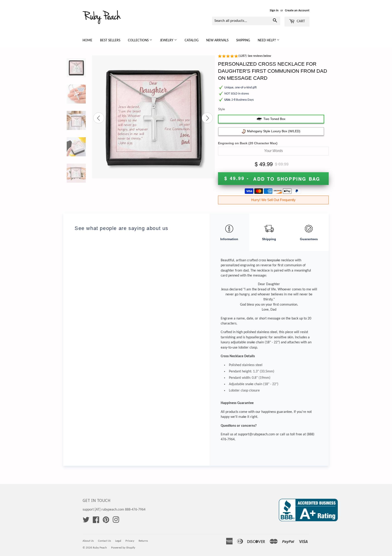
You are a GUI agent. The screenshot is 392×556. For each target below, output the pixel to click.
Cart (300, 21)
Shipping (243, 40)
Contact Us (104, 540)
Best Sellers (110, 40)
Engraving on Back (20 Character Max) (247, 143)
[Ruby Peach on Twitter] (86, 521)
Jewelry (167, 40)
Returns (143, 540)
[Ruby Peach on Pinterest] (106, 521)
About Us (88, 540)
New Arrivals (217, 40)
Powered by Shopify (123, 547)
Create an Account (297, 10)
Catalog (191, 40)
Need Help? (267, 40)
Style (221, 109)
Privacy (129, 540)
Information (229, 239)
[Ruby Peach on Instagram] (116, 521)
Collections (138, 40)
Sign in (274, 10)
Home (87, 40)
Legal (118, 540)
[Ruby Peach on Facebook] (96, 521)
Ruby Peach (100, 547)
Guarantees (309, 239)
